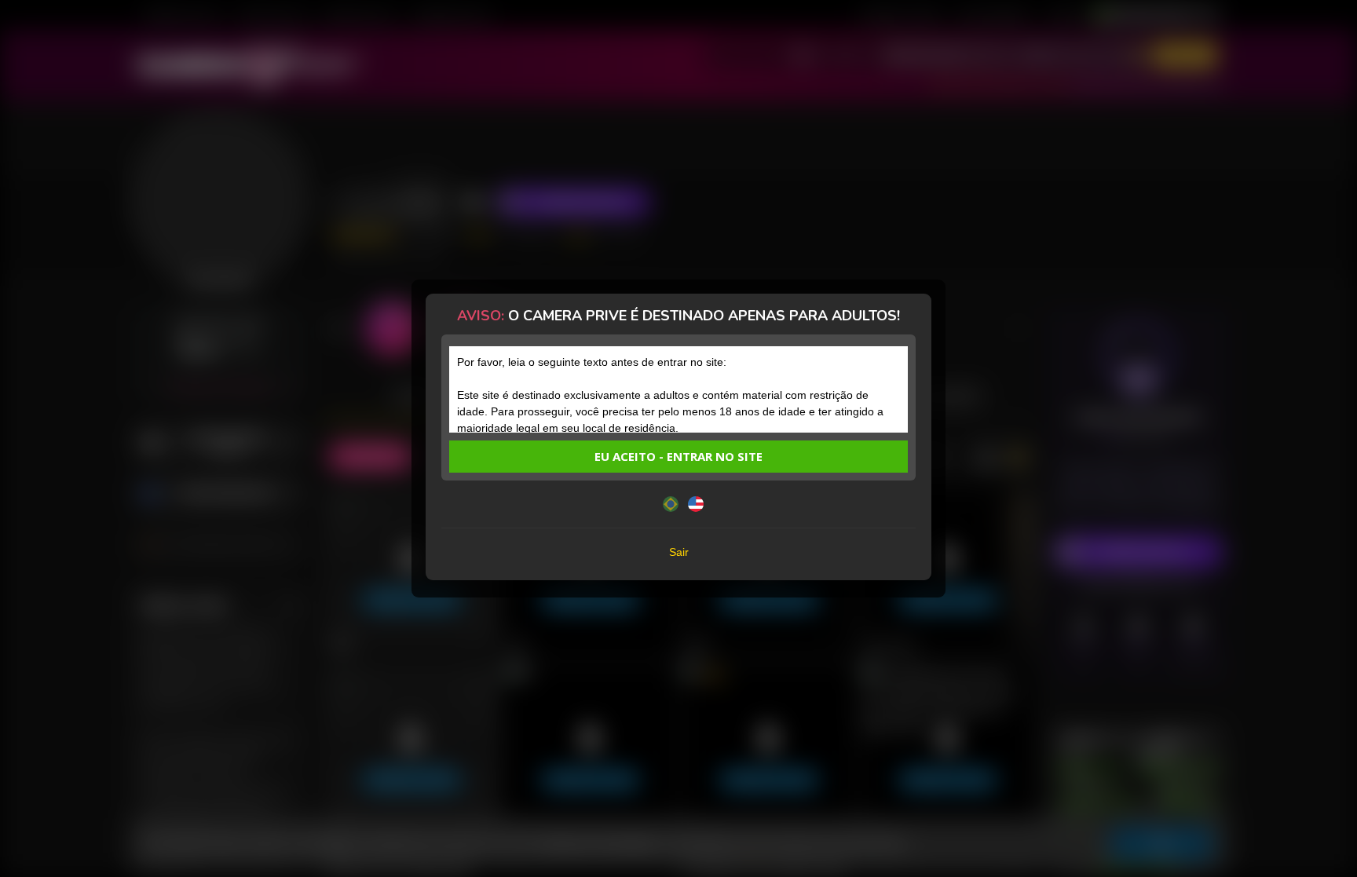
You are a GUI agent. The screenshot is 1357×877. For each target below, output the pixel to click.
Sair (679, 552)
